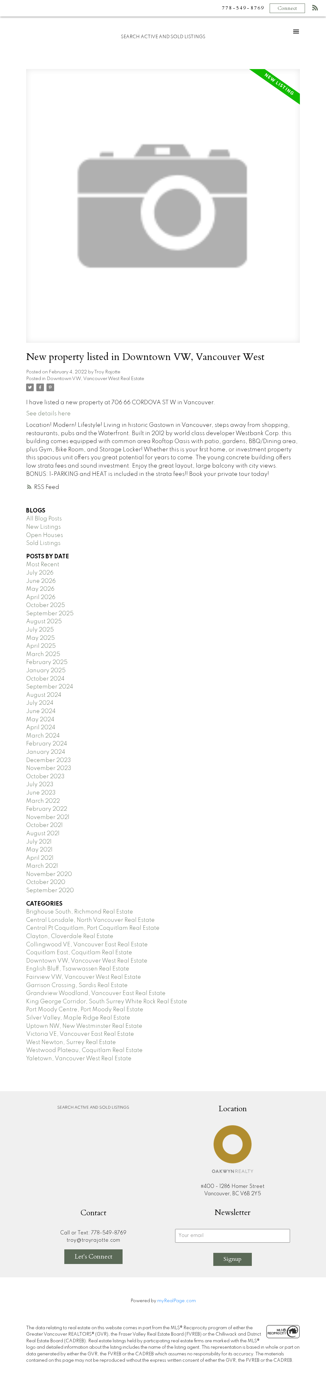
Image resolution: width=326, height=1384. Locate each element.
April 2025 (41, 646)
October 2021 (44, 825)
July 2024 (39, 703)
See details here (48, 414)
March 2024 (43, 736)
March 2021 (42, 866)
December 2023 (48, 760)
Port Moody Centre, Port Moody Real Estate (84, 1010)
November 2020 (49, 874)
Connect (287, 8)
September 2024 (49, 687)
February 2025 (46, 662)
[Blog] (315, 9)
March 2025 (43, 654)
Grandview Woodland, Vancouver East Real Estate (96, 993)
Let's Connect (93, 1256)
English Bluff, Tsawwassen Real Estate (77, 969)
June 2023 (41, 793)
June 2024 (41, 711)
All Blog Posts (44, 519)
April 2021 (39, 858)
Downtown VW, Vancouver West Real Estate (95, 379)
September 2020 (50, 890)
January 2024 (45, 752)
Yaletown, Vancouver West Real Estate (78, 1059)
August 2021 (43, 834)
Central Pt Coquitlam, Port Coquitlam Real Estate (92, 928)
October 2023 (45, 777)
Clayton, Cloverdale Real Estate (69, 936)
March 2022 (43, 801)
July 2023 (39, 784)
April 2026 (40, 597)
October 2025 (45, 605)
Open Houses (44, 535)
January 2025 (46, 671)
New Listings (43, 527)
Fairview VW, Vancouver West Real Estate (83, 977)
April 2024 (40, 728)
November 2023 (48, 768)
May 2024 (40, 720)
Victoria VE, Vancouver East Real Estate (80, 1034)
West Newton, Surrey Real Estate (71, 1042)
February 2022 (46, 809)
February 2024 (46, 744)
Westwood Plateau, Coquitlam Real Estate (84, 1050)
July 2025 (40, 630)
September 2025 (50, 614)
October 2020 (45, 882)
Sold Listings (43, 543)
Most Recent (42, 565)
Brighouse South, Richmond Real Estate (79, 912)
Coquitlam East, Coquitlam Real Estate (79, 953)
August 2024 (43, 695)
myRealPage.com (176, 1301)
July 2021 (39, 842)
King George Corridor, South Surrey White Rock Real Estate (106, 1002)
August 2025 (44, 622)
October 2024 (45, 679)
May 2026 (40, 589)
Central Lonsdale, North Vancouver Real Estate (90, 920)
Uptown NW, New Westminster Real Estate (84, 1026)
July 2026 (39, 573)
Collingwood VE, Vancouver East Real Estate (87, 945)
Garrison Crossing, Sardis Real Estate (77, 985)
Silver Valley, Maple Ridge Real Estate (78, 1018)
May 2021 (39, 850)
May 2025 (40, 638)
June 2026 (41, 581)
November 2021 (47, 817)
